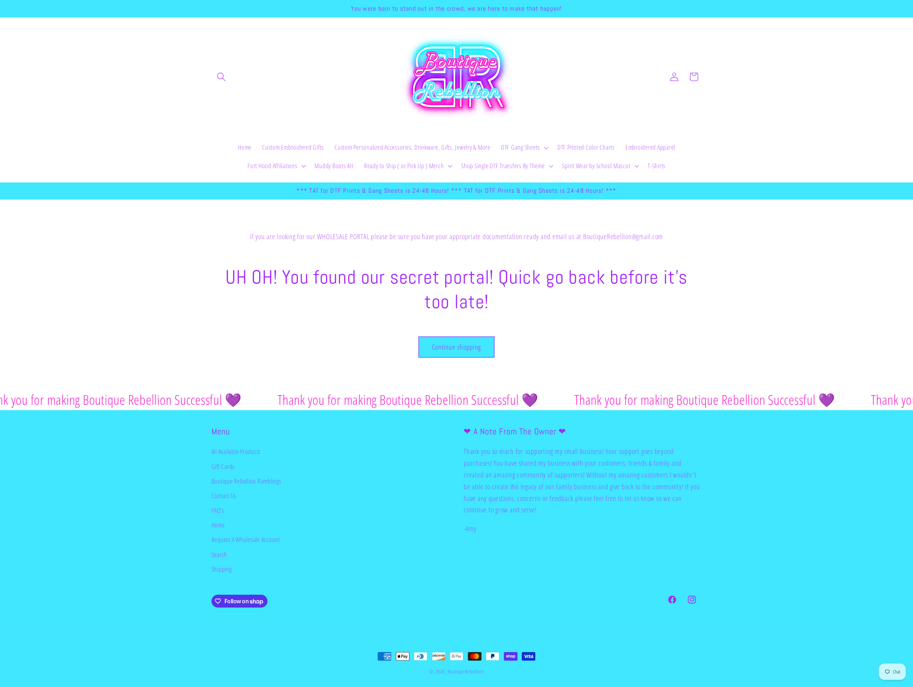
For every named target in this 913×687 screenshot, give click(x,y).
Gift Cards (223, 466)
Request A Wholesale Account (245, 539)
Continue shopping (456, 346)
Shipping (221, 569)
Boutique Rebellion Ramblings (246, 481)
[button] (221, 77)
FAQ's (217, 510)
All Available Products (236, 451)
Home (218, 525)
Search (219, 554)
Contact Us (224, 495)
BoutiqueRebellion (466, 671)
